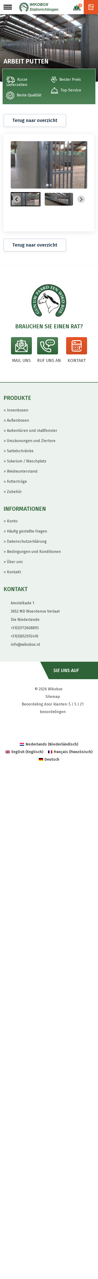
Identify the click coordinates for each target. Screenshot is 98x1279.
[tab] (47, 185)
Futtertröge (17, 481)
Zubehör (14, 491)
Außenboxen (18, 420)
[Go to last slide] (17, 199)
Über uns (15, 562)
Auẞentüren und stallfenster (32, 430)
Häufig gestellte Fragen (27, 531)
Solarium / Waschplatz (26, 461)
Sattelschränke (20, 451)
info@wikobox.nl (25, 644)
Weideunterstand (22, 471)
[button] (25, 199)
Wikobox (55, 689)
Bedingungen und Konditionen (34, 551)
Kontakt (14, 572)
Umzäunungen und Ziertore (31, 440)
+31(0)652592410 (24, 636)
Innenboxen (17, 410)
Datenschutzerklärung (27, 541)
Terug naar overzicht (34, 120)
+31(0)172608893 (25, 628)
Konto (12, 521)
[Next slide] (81, 199)
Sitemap (52, 696)
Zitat (91, 7)
